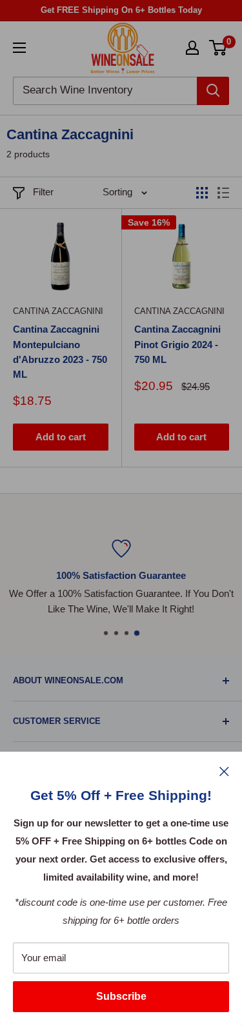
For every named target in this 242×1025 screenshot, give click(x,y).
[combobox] (105, 91)
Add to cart (60, 436)
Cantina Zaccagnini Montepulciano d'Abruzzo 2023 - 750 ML (60, 352)
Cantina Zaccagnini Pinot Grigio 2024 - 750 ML (177, 344)
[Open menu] (19, 48)
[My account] (192, 48)
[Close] (224, 771)
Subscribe (121, 996)
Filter (43, 191)
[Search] (213, 91)
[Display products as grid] (202, 193)
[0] (218, 47)
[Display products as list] (223, 193)
